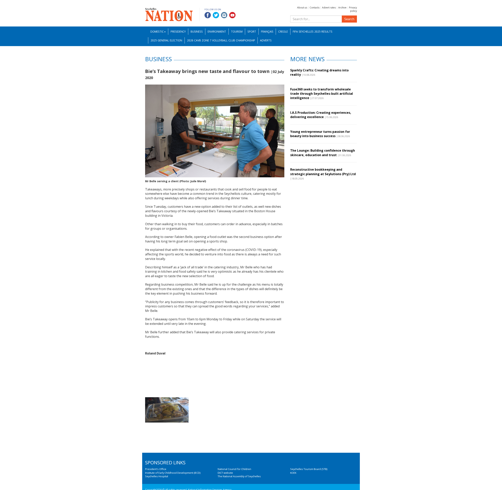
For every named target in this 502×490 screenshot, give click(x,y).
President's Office (155, 469)
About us (302, 7)
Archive (342, 7)
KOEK (293, 473)
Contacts (314, 7)
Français (267, 31)
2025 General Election (166, 40)
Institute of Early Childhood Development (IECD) (172, 473)
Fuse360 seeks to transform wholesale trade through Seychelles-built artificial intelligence (321, 93)
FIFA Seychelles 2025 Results (312, 31)
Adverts (266, 40)
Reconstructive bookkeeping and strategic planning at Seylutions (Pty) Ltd (323, 171)
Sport (251, 31)
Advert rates (329, 7)
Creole (283, 31)
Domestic (157, 31)
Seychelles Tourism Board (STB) (308, 469)
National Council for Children (234, 469)
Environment (217, 31)
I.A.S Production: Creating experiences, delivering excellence (320, 114)
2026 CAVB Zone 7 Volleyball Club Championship (221, 40)
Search (349, 19)
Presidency (178, 31)
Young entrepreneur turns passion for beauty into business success (320, 133)
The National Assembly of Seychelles (239, 476)
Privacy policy (353, 9)
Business (197, 31)
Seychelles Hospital (156, 476)
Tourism (237, 31)
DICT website (225, 473)
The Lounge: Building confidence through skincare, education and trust (322, 152)
